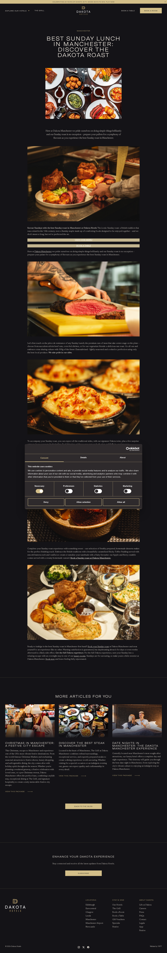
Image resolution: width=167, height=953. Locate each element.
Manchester (91, 919)
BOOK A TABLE (83, 246)
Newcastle (90, 927)
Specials (116, 923)
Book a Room (118, 912)
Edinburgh (90, 905)
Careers (142, 908)
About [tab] (123, 457)
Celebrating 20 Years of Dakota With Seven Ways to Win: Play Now (84, 2)
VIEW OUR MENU (83, 240)
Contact (142, 919)
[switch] (69, 491)
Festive (115, 927)
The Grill (39, 10)
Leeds (88, 916)
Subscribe (83, 873)
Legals (142, 923)
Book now (50, 659)
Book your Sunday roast (98, 647)
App (141, 927)
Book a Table (128, 10)
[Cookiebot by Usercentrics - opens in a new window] (128, 449)
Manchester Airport (94, 923)
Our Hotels (117, 905)
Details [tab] (83, 457)
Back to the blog (83, 806)
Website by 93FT (156, 946)
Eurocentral (91, 908)
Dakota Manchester (43, 252)
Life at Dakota (145, 905)
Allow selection (83, 502)
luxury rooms (79, 656)
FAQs (141, 916)
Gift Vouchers (118, 919)
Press (141, 912)
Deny (46, 502)
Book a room (150, 11)
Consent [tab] (44, 458)
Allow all (121, 502)
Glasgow (89, 912)
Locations (91, 900)
